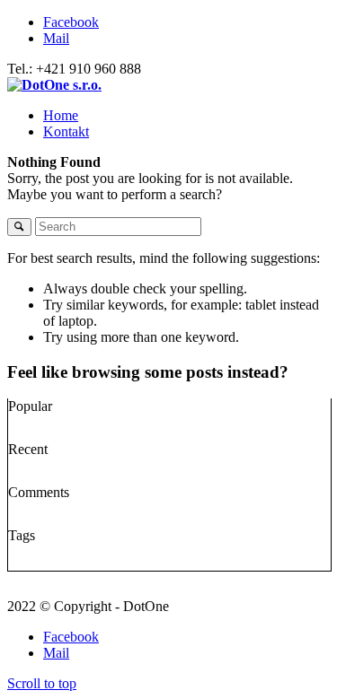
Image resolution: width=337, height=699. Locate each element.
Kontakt (66, 131)
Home (60, 115)
